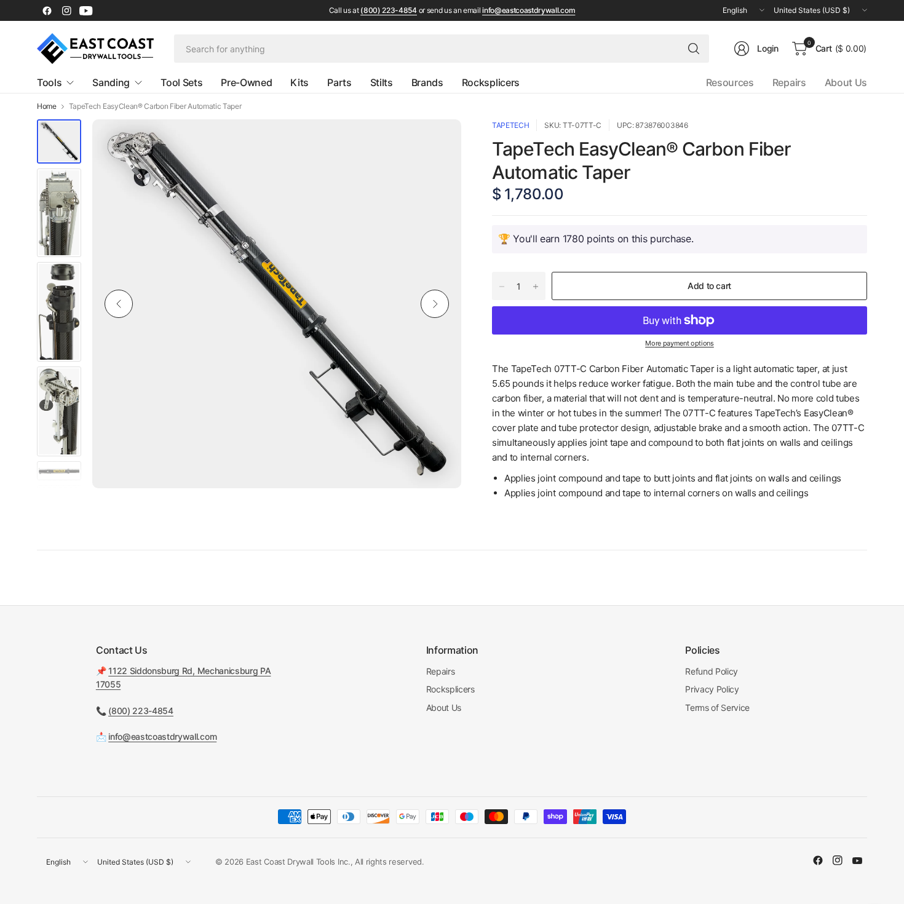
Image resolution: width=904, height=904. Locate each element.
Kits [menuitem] (299, 82)
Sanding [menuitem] (111, 82)
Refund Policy (711, 671)
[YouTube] (86, 10)
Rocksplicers (450, 689)
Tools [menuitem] (49, 82)
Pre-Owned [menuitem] (246, 82)
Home (47, 106)
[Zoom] (438, 143)
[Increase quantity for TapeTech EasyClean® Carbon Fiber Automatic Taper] (535, 286)
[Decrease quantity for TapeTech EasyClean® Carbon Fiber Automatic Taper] (502, 286)
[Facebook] (47, 10)
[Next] (435, 304)
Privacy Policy (712, 689)
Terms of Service (717, 707)
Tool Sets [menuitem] (181, 82)
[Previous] (119, 304)
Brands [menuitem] (427, 82)
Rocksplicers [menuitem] (491, 82)
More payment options (679, 343)
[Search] (693, 48)
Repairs (789, 82)
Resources (730, 82)
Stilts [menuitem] (381, 82)
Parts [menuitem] (339, 82)
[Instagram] (66, 10)
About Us (846, 82)
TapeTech (510, 125)
